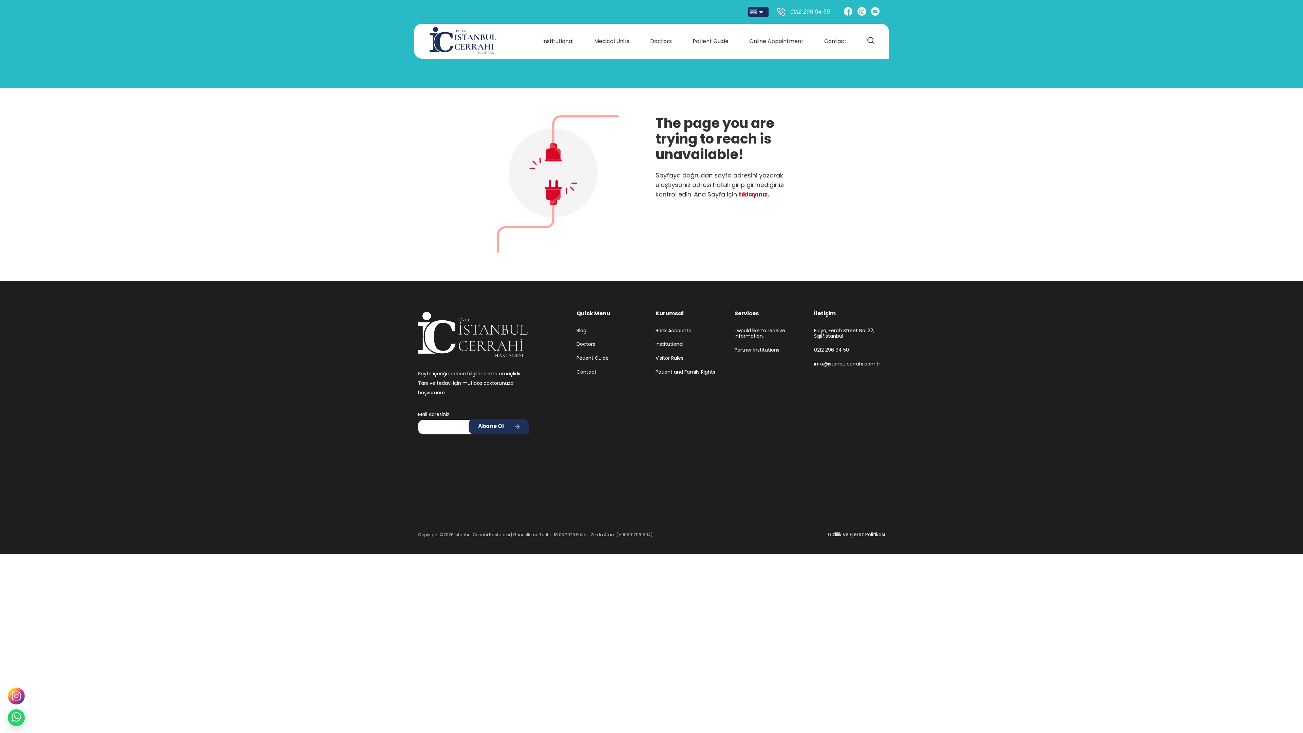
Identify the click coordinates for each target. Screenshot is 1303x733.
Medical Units (611, 41)
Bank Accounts (673, 331)
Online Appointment (776, 41)
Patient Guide (711, 41)
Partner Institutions (757, 350)
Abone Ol (491, 426)
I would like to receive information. (760, 333)
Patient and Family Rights (685, 372)
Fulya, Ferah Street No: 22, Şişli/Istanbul (844, 333)
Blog (581, 331)
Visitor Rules (669, 358)
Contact (835, 41)
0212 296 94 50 (831, 350)
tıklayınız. (754, 194)
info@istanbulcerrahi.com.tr (847, 364)
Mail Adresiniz (433, 414)
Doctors (661, 41)
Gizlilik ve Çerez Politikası (856, 534)
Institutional (557, 41)
